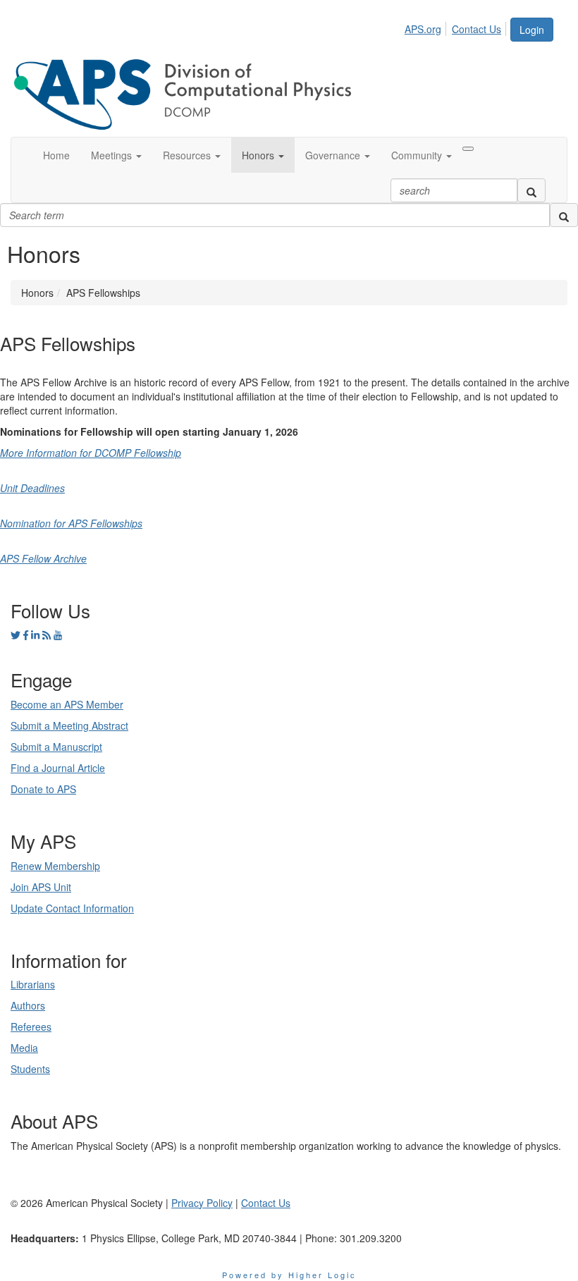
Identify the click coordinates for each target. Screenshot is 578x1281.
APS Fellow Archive (43, 558)
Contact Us (476, 29)
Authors (28, 1005)
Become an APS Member (67, 704)
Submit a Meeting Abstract (69, 725)
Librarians (33, 984)
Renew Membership (55, 866)
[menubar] (456, 27)
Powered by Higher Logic (289, 1274)
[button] (116, 155)
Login (531, 30)
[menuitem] (426, 27)
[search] (531, 190)
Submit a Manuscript (56, 747)
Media (24, 1048)
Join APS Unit (41, 887)
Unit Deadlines (32, 488)
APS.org (423, 29)
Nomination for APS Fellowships (71, 523)
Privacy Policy (202, 1203)
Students (30, 1069)
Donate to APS (43, 789)
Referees (31, 1026)
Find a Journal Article (58, 768)
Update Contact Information (72, 908)
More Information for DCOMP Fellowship (90, 453)
